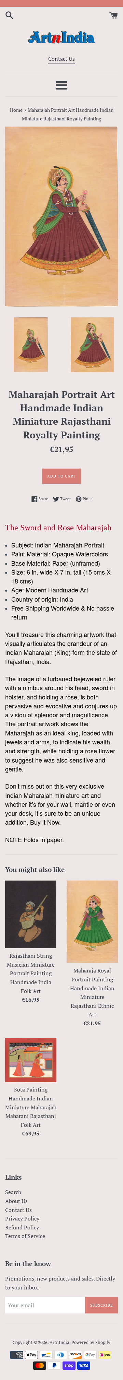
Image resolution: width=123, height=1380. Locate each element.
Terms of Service (25, 1236)
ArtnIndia (59, 1342)
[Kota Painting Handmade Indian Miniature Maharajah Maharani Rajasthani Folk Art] (30, 1060)
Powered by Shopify (90, 1342)
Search (13, 1192)
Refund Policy (22, 1227)
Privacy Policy (22, 1218)
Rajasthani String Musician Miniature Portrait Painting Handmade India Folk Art (31, 973)
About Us (16, 1201)
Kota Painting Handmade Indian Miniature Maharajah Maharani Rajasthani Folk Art (30, 1107)
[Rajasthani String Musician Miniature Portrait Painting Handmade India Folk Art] (30, 914)
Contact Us (61, 58)
